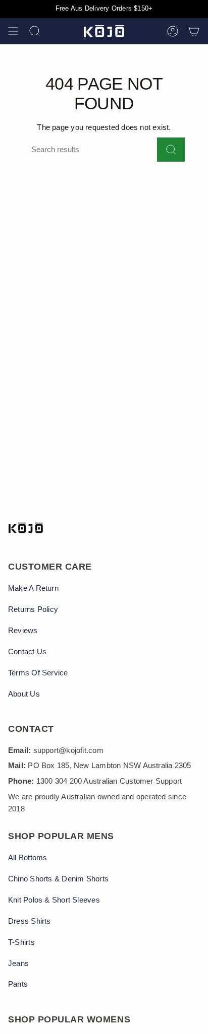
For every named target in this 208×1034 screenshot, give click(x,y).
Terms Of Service (38, 673)
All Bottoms (27, 858)
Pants (18, 984)
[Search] (171, 149)
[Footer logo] (25, 527)
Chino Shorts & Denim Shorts (58, 879)
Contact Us (27, 652)
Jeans (18, 963)
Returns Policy (33, 609)
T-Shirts (21, 942)
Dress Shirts (29, 921)
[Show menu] (13, 31)
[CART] (193, 31)
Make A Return (33, 588)
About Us (24, 694)
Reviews (23, 631)
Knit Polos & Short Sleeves (54, 900)
